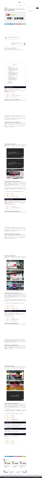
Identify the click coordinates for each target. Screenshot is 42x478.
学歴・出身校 (29, 11)
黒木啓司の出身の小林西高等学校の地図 (13, 78)
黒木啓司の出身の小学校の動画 (12, 69)
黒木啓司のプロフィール (10, 83)
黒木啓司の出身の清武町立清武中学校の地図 (13, 73)
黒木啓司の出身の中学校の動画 (12, 74)
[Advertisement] (15, 30)
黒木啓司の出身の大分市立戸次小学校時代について (14, 70)
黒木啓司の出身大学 (10, 81)
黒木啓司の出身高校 (10, 76)
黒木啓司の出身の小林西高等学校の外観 (13, 77)
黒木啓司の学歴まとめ (10, 82)
